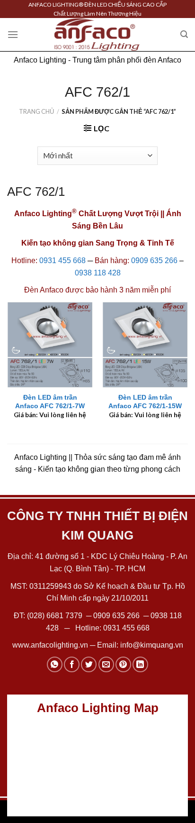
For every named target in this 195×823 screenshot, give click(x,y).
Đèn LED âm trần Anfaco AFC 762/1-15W (145, 402)
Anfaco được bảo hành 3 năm (90, 290)
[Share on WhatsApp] (54, 664)
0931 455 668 (62, 260)
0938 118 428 (98, 273)
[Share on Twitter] (89, 664)
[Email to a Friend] (106, 664)
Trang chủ (36, 111)
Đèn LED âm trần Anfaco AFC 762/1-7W (50, 402)
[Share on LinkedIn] (140, 664)
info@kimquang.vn (151, 645)
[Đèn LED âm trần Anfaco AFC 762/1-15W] (145, 344)
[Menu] (12, 34)
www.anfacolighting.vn (50, 645)
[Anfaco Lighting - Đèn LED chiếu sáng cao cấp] (97, 34)
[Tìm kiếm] (184, 34)
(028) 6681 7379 (55, 616)
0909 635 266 (154, 260)
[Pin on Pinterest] (123, 664)
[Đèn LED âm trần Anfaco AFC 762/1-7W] (50, 344)
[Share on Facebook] (72, 664)
